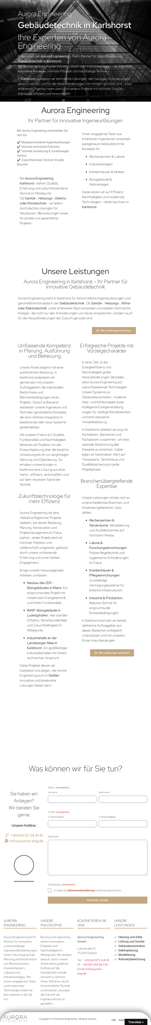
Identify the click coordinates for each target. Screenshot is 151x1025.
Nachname (104, 792)
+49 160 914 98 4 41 (95, 965)
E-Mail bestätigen (107, 816)
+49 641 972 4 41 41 (96, 960)
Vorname (52, 792)
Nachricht (53, 836)
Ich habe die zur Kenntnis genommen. (88, 890)
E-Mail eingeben (56, 816)
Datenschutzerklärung (81, 890)
